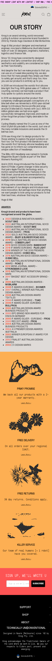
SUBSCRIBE (38, 584)
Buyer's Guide (19, 157)
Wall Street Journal (10, 174)
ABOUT (25, 622)
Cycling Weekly (8, 124)
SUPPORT (25, 607)
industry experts (9, 177)
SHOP (25, 614)
